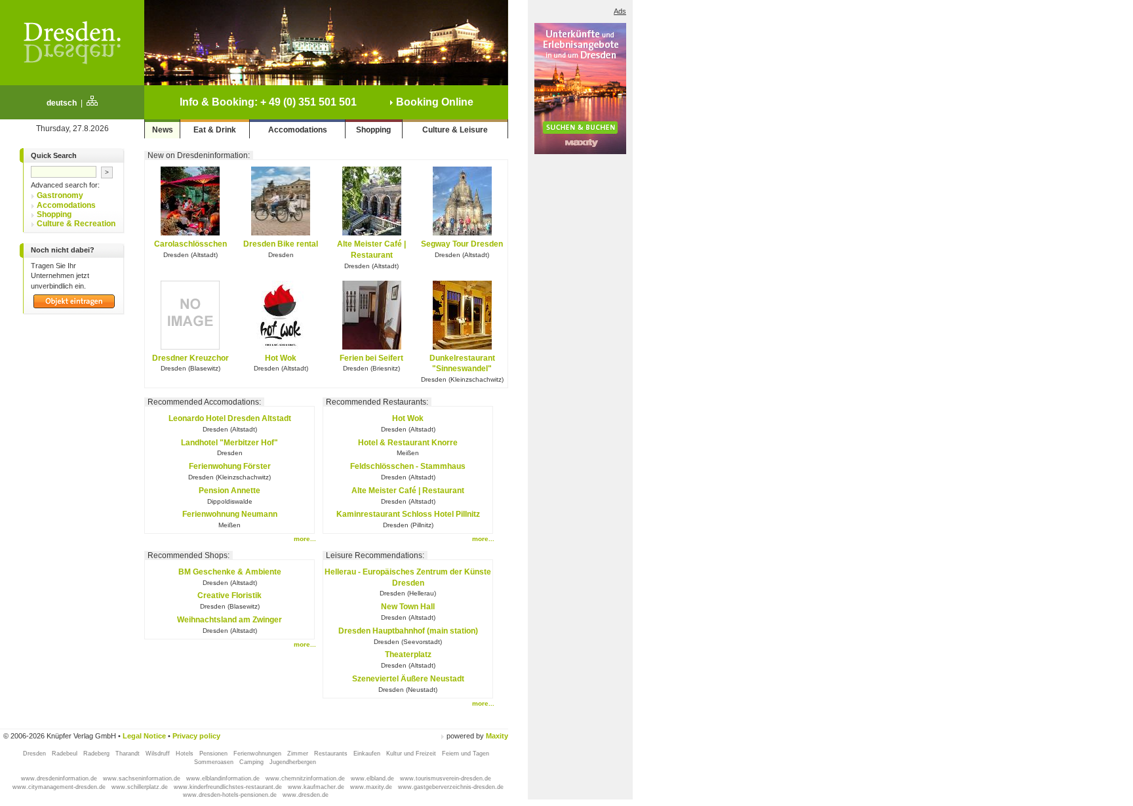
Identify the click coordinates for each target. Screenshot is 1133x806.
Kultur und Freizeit (412, 753)
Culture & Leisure (455, 129)
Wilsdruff (159, 753)
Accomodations (297, 129)
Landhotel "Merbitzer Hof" (229, 442)
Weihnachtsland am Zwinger (229, 619)
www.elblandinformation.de (224, 778)
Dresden (35, 753)
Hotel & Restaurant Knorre (408, 442)
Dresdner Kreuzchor (190, 358)
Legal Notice (144, 736)
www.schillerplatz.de (140, 787)
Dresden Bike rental (280, 244)
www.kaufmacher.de (317, 787)
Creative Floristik (229, 595)
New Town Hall (408, 606)
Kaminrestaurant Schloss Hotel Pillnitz (408, 514)
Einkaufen (367, 753)
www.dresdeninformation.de (60, 778)
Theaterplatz (408, 654)
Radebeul (65, 753)
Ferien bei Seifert (371, 358)
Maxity (497, 736)
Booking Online (433, 102)
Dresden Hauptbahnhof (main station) (408, 630)
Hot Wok (280, 358)
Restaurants (331, 753)
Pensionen (214, 753)
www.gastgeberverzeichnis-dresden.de (451, 787)
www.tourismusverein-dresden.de (445, 778)
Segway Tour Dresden (462, 244)
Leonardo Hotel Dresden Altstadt (230, 418)
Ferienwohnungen (258, 753)
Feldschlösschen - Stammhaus (408, 466)
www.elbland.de (373, 778)
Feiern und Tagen (465, 753)
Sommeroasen (214, 762)
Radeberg (97, 753)
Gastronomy (60, 195)
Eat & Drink (214, 129)
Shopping (373, 129)
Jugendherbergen (293, 762)
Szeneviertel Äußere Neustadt (408, 678)
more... (305, 538)
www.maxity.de (372, 787)
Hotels (185, 753)
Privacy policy (196, 736)
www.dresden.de (305, 795)
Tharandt (128, 753)
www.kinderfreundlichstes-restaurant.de (229, 787)
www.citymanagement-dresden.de (60, 787)
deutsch (62, 103)
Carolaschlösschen (190, 244)
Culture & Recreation (76, 223)
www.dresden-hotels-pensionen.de (231, 795)
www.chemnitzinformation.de (306, 778)
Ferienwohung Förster (230, 466)
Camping (252, 762)
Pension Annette (229, 490)
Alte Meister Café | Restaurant (407, 490)
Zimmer (298, 753)
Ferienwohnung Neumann (229, 514)
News (162, 129)
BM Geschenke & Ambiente (229, 571)
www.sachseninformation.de (142, 778)
